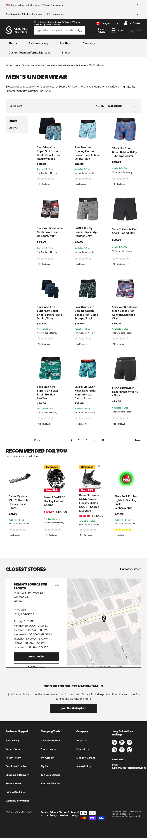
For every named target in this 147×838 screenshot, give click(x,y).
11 (103, 440)
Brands (66, 52)
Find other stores (130, 569)
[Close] (137, 4)
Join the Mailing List (73, 708)
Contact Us (82, 749)
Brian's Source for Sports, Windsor (64, 22)
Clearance (89, 43)
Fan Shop (65, 43)
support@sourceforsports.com (129, 767)
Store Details (36, 656)
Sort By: (100, 106)
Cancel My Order (50, 740)
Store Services (14, 783)
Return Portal (13, 749)
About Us (81, 740)
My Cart (45, 766)
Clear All (13, 127)
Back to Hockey (38, 43)
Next (138, 440)
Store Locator (48, 749)
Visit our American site (52, 5)
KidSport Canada (85, 757)
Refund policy (75, 814)
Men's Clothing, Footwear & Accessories (35, 65)
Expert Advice (102, 30)
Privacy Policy (54, 814)
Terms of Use (44, 814)
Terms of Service (64, 814)
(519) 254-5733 (24, 614)
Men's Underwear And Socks (72, 65)
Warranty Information (18, 800)
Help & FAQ (12, 740)
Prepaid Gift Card (51, 783)
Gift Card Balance (50, 774)
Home (9, 65)
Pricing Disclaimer (16, 792)
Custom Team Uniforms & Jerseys (29, 52)
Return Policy (13, 757)
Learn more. (58, 14)
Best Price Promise (16, 766)
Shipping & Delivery (17, 774)
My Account (47, 757)
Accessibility (83, 766)
